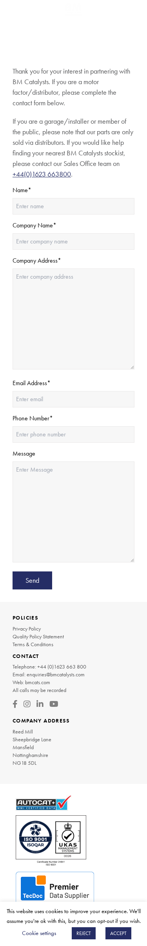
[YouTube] (53, 704)
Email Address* (32, 383)
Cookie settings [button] (39, 933)
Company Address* (37, 260)
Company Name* (34, 225)
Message (24, 453)
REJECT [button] (83, 933)
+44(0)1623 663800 (42, 173)
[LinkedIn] (40, 704)
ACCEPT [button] (118, 933)
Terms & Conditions (33, 644)
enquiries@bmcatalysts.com (56, 674)
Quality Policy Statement (38, 636)
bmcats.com (37, 682)
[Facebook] (15, 704)
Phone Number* (33, 418)
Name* (22, 190)
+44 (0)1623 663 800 (61, 666)
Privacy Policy (27, 628)
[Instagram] (27, 704)
